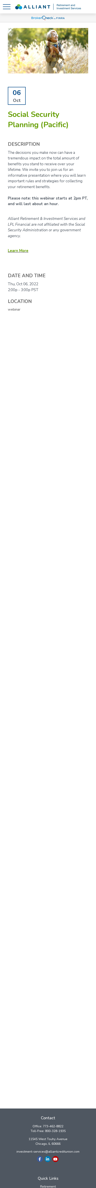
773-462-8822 (53, 1126)
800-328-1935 (55, 1131)
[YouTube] (55, 1159)
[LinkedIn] (48, 1159)
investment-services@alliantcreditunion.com (48, 1151)
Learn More (18, 250)
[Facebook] (40, 1159)
